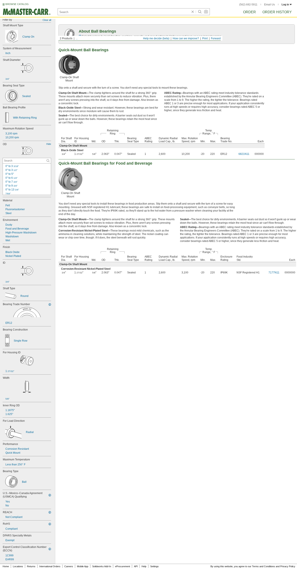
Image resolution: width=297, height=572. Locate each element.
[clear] (192, 11)
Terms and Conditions (263, 566)
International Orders (49, 566)
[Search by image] (206, 12)
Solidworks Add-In (101, 566)
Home (6, 566)
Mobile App (82, 566)
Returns (31, 566)
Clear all (47, 20)
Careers (68, 566)
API (136, 566)
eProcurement (122, 566)
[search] (48, 161)
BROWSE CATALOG (17, 4)
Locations (18, 566)
